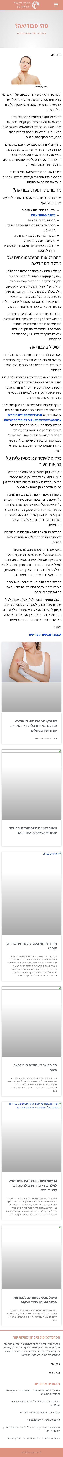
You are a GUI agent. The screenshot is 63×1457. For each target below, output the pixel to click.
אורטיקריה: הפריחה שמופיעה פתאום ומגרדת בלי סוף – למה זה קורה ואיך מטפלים (33, 725)
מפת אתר (55, 1364)
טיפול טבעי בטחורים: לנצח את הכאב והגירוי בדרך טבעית (34, 1438)
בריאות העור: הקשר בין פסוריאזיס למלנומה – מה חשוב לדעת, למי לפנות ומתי (33, 1185)
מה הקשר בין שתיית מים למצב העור (43, 1419)
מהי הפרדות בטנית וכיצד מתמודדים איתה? (40, 1412)
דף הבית (42, 33)
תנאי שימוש (54, 1372)
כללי (34, 33)
